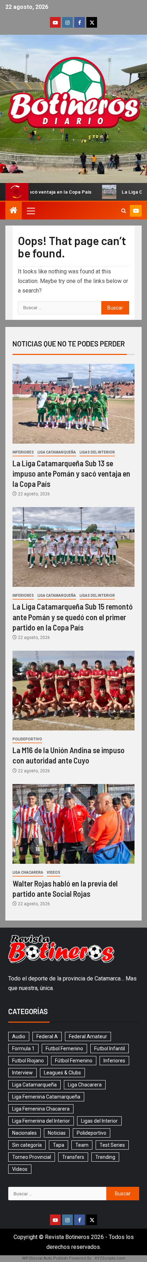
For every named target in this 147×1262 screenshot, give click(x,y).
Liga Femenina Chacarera (41, 1109)
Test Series (112, 1145)
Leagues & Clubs (62, 1072)
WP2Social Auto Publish (45, 1258)
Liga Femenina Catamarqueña (46, 1097)
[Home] (13, 211)
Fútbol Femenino (73, 1060)
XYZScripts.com (110, 1258)
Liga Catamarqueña (56, 452)
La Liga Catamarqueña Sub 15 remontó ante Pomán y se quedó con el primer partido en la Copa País (72, 617)
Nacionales (24, 1133)
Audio (18, 1036)
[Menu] (30, 210)
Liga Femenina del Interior (41, 1121)
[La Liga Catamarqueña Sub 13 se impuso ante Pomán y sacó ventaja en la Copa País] (73, 404)
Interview (22, 1072)
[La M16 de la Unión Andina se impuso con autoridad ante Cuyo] (73, 690)
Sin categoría (27, 1145)
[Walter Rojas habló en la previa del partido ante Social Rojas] (73, 824)
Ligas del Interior (97, 452)
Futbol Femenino (64, 1048)
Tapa (58, 1145)
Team (81, 1145)
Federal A (47, 1036)
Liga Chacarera (27, 872)
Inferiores (23, 452)
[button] (30, 210)
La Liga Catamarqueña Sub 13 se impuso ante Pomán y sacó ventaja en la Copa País (71, 473)
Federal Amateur (88, 1036)
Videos (53, 872)
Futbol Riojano (28, 1060)
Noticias (57, 1133)
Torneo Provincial (31, 1157)
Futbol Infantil (109, 1048)
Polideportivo (27, 739)
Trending (105, 1157)
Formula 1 (23, 1048)
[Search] (123, 211)
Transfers (73, 1157)
